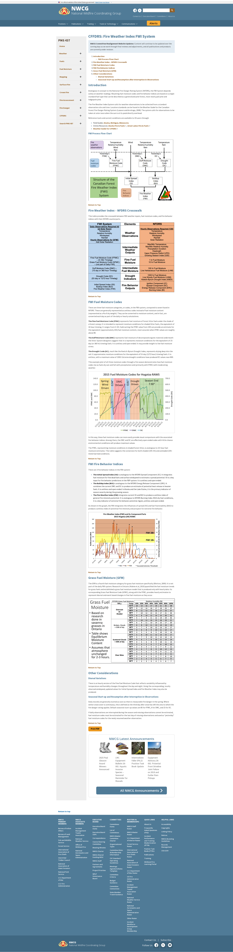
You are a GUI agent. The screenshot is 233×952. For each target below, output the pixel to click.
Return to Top (94, 205)
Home (62, 46)
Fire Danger (64, 108)
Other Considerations (102, 74)
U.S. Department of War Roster (133, 872)
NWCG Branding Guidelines (167, 840)
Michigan (114, 123)
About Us (171, 16)
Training (147, 858)
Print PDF (95, 728)
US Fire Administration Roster (133, 879)
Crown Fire (64, 92)
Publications (149, 855)
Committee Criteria (114, 876)
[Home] (64, 11)
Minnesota (124, 123)
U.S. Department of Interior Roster (133, 839)
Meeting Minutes (99, 848)
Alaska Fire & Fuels (116, 126)
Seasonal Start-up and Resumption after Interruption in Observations (128, 79)
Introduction (98, 56)
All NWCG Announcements (139, 790)
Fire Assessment (66, 100)
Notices (164, 835)
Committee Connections (114, 887)
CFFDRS (62, 115)
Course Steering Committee (99, 843)
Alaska (107, 123)
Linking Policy (166, 831)
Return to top (64, 811)
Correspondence (99, 838)
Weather (63, 53)
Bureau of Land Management (64, 835)
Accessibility (166, 824)
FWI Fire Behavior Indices (104, 68)
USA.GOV (164, 851)
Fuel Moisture (65, 69)
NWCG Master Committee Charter (115, 838)
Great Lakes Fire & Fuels (138, 126)
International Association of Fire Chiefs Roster (132, 853)
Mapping (63, 77)
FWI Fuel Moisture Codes (104, 65)
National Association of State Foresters (64, 866)
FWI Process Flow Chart (108, 59)
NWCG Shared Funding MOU (98, 856)
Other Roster (132, 918)
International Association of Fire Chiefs (63, 852)
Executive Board (149, 16)
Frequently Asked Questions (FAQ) (150, 830)
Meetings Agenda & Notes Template (116, 868)
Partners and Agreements (98, 865)
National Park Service (63, 873)
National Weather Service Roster (133, 899)
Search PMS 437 (66, 123)
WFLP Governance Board (97, 876)
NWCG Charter (98, 851)
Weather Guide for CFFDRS (104, 128)
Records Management (166, 846)
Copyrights (165, 828)
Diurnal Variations (106, 76)
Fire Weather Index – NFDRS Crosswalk (110, 62)
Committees (161, 16)
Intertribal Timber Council (64, 859)
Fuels (61, 61)
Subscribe (166, 940)
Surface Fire (64, 84)
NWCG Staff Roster (131, 827)
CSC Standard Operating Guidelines (115, 860)
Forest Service (63, 846)
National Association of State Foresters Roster (133, 863)
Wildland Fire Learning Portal (150, 863)
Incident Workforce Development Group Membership (132, 926)
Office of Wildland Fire (80, 846)
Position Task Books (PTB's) (149, 850)
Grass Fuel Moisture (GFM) (104, 71)
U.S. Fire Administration (64, 885)
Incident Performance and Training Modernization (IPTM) (150, 840)
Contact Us (137, 16)
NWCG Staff (97, 861)
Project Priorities (99, 870)
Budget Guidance (113, 881)
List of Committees (114, 831)
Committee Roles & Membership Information (116, 852)
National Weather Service (81, 840)
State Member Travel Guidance (116, 893)
